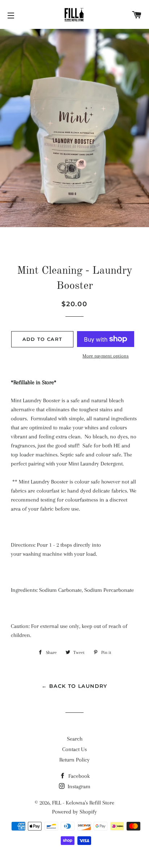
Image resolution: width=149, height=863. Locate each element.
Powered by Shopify (74, 811)
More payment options (105, 356)
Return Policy (74, 759)
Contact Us (74, 749)
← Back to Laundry (74, 686)
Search (74, 739)
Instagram (78, 786)
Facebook (78, 776)
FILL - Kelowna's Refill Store (83, 802)
